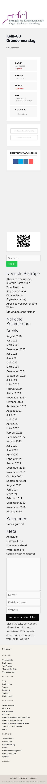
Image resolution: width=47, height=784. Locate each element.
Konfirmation (7, 684)
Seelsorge (6, 693)
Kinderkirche (7, 663)
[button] (22, 4)
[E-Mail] (31, 161)
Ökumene (6, 708)
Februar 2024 (14, 388)
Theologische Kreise (9, 669)
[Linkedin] (26, 161)
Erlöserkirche (7, 742)
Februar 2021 (14, 498)
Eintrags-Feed (14, 541)
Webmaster (33, 778)
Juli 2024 (11, 380)
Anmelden (12, 536)
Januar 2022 (13, 463)
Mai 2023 (11, 419)
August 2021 (13, 485)
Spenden (5, 757)
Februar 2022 (14, 458)
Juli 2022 (11, 445)
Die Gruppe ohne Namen (20, 311)
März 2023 (12, 428)
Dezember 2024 (16, 371)
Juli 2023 (11, 415)
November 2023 (16, 397)
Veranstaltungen (8, 705)
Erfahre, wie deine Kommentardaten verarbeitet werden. (20, 635)
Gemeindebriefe (8, 672)
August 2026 (14, 336)
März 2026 (12, 344)
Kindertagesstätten (9, 754)
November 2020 (16, 507)
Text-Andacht (7, 666)
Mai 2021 (11, 493)
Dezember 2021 (15, 467)
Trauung (5, 687)
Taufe (4, 681)
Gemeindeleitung (8, 745)
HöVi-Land (6, 714)
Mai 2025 (11, 362)
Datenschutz (23, 778)
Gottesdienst (22, 114)
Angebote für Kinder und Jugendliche (16, 717)
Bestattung (6, 690)
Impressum (13, 778)
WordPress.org (15, 549)
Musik (4, 729)
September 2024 (16, 375)
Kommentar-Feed (16, 545)
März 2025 (12, 366)
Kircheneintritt (7, 696)
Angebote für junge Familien (12, 720)
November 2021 (15, 472)
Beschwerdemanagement (11, 751)
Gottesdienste (7, 660)
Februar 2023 (14, 432)
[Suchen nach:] (23, 258)
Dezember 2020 (16, 502)
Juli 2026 (11, 340)
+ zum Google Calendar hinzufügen (24, 131)
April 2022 (12, 454)
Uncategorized (15, 524)
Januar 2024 (13, 393)
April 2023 (12, 423)
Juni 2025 (12, 358)
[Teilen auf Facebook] (15, 161)
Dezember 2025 (15, 349)
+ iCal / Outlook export (24, 138)
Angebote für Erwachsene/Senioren (15, 723)
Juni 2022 (12, 450)
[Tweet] (20, 161)
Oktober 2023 (14, 401)
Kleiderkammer (8, 711)
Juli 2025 (11, 353)
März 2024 (12, 384)
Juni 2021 (12, 489)
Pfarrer (4, 748)
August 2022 (14, 441)
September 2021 (16, 480)
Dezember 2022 (15, 436)
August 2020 (14, 511)
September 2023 (16, 406)
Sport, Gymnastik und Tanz (12, 726)
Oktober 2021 (14, 476)
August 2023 (14, 410)
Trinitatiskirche (7, 739)
